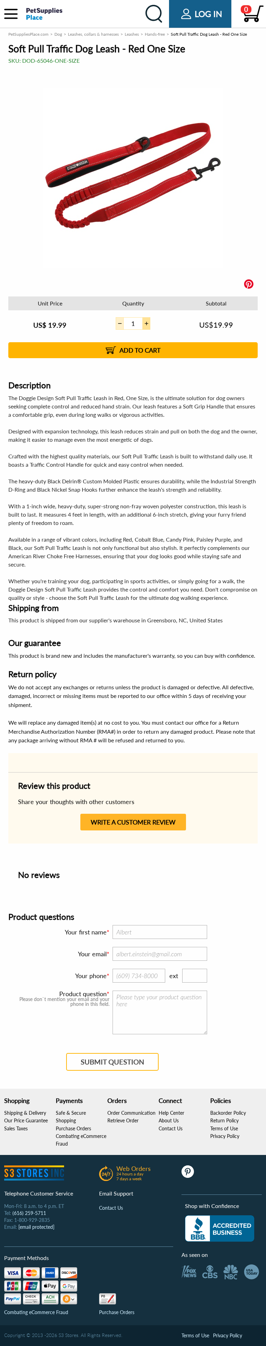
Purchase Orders (73, 1128)
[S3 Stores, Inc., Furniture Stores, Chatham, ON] (219, 1228)
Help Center (171, 1113)
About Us (169, 1120)
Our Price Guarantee (26, 1120)
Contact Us (171, 1128)
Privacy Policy (224, 1136)
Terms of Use (224, 1128)
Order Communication (131, 1113)
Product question (83, 994)
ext (173, 976)
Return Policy (224, 1120)
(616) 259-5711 (29, 1213)
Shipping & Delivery (25, 1113)
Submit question (112, 1062)
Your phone (91, 976)
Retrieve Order (123, 1120)
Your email (92, 954)
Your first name (86, 932)
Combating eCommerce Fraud (36, 1312)
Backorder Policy (228, 1113)
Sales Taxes (16, 1128)
